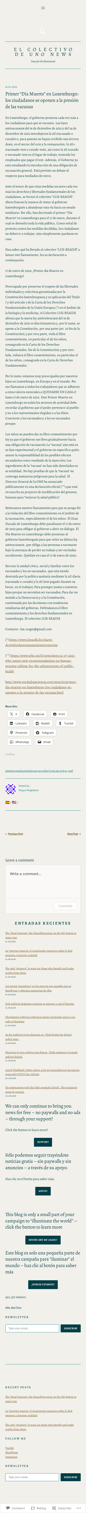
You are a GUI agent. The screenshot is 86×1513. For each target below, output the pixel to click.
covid (70, 771)
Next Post (72, 833)
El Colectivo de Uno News (44, 52)
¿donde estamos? (43, 1284)
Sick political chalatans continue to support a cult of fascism (39, 1004)
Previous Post (15, 833)
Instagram (11, 1457)
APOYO (43, 1191)
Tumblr (9, 1448)
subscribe (71, 1328)
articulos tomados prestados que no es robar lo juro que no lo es (36, 771)
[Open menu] (43, 8)
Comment (65, 906)
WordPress (11, 1452)
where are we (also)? (43, 1240)
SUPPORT (43, 1142)
